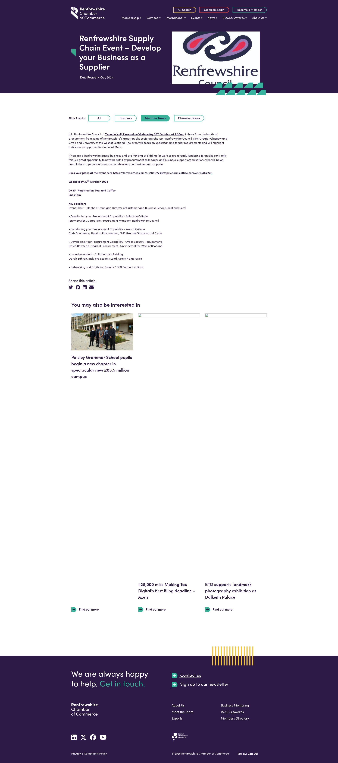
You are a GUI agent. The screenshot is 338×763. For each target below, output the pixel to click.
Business (126, 118)
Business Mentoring (235, 705)
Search (186, 9)
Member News (155, 118)
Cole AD (253, 753)
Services (152, 18)
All (99, 118)
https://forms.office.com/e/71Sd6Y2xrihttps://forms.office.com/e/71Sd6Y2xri (162, 173)
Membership (130, 18)
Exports (177, 718)
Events (195, 18)
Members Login (214, 9)
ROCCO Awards (234, 18)
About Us (258, 18)
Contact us (190, 675)
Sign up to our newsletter (203, 684)
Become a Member (249, 9)
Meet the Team (182, 712)
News (211, 18)
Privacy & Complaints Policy (89, 753)
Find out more (88, 609)
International (174, 18)
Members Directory (235, 718)
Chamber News (189, 118)
